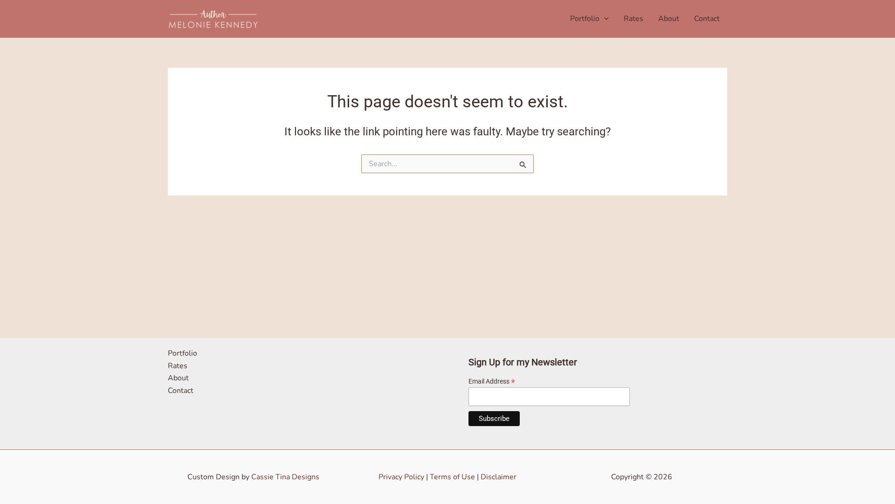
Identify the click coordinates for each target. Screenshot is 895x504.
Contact (707, 19)
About (668, 19)
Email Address (491, 381)
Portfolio (584, 19)
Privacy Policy (401, 477)
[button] (604, 18)
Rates (633, 19)
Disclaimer (498, 477)
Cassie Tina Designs (285, 477)
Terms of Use (452, 477)
